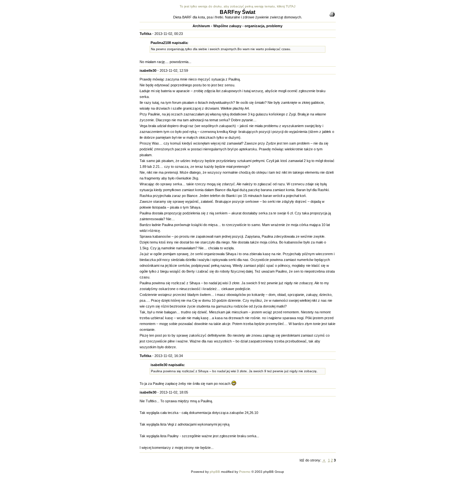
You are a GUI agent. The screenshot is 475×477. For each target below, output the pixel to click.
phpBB (215, 471)
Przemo (244, 471)
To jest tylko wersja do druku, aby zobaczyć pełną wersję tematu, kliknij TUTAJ (237, 6)
